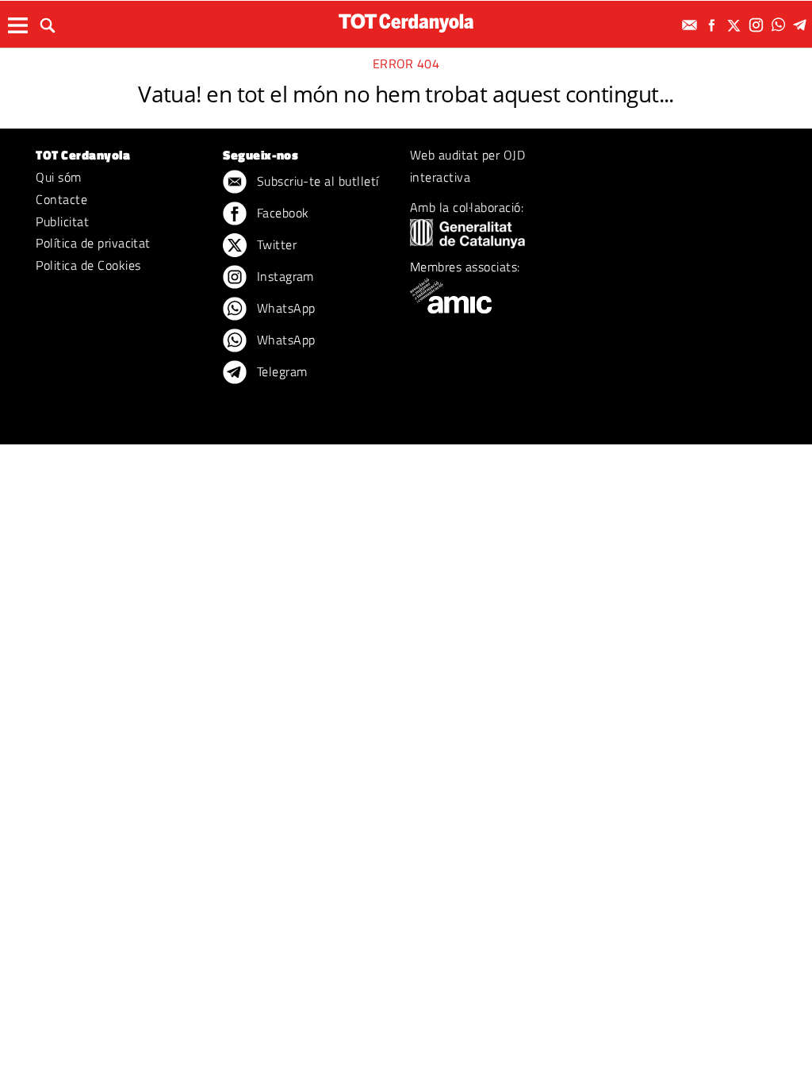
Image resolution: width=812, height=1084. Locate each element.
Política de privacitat (93, 242)
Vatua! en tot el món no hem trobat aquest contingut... (406, 94)
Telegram (280, 371)
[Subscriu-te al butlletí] (691, 25)
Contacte (61, 199)
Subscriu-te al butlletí (316, 180)
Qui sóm (58, 176)
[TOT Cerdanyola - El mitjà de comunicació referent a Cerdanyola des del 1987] (406, 22)
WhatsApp (284, 307)
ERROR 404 (406, 63)
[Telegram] (802, 25)
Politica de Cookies (88, 265)
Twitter (275, 244)
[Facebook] (713, 25)
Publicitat (62, 221)
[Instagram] (758, 25)
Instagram (283, 276)
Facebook (280, 212)
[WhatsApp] (780, 25)
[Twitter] (735, 25)
